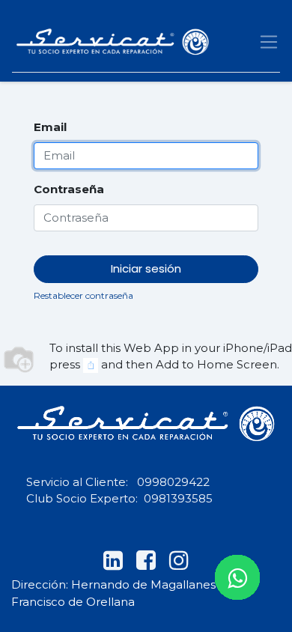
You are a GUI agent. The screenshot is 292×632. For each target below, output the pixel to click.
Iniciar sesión (146, 268)
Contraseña (69, 189)
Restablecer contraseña (83, 295)
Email (50, 127)
